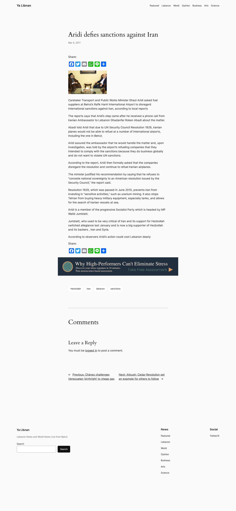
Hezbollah (75, 288)
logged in (91, 350)
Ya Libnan (24, 5)
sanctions (115, 288)
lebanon (100, 288)
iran (89, 288)
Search (20, 443)
